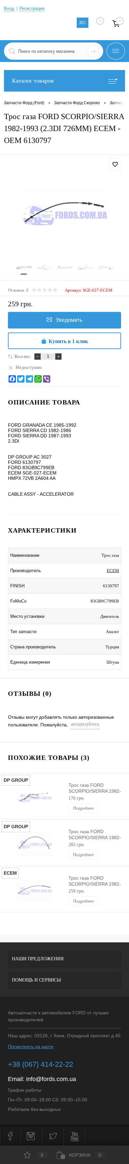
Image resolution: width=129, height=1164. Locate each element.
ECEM (113, 570)
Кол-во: (22, 356)
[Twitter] (21, 379)
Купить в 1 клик (68, 341)
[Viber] (46, 379)
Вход (9, 8)
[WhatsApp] (38, 379)
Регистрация (32, 8)
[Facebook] (12, 379)
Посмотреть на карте (31, 1046)
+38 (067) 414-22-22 (40, 1064)
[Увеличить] (64, 214)
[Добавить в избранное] (115, 165)
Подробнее (83, 808)
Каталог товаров (33, 80)
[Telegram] (29, 379)
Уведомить (69, 320)
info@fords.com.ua (51, 1079)
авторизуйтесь (85, 724)
